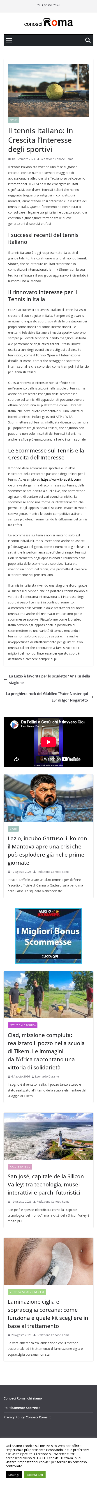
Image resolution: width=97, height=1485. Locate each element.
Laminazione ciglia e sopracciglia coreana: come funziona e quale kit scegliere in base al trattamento (48, 1314)
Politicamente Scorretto (22, 1408)
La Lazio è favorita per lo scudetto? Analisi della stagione (49, 679)
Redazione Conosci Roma (57, 159)
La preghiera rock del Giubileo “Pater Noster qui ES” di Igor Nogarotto (47, 697)
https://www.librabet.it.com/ (61, 479)
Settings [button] (13, 1475)
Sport (13, 120)
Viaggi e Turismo (19, 1166)
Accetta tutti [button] (35, 1475)
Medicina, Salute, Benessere (26, 1292)
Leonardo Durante (47, 1076)
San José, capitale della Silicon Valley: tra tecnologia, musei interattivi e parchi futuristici (46, 1184)
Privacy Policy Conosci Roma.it (27, 1417)
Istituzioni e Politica (22, 1025)
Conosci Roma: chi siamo (23, 1398)
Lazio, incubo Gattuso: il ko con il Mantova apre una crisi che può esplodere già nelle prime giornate (47, 850)
